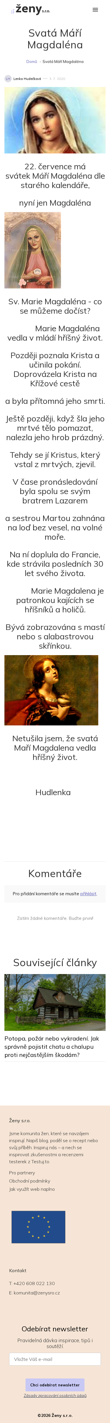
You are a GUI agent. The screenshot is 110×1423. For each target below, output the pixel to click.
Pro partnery (22, 1173)
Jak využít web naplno (32, 1189)
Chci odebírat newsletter (55, 1385)
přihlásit (88, 893)
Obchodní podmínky (29, 1181)
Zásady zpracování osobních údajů (55, 1395)
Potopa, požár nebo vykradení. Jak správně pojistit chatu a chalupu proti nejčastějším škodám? (51, 1046)
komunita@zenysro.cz (37, 1293)
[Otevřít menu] (95, 10)
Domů (31, 61)
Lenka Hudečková (27, 79)
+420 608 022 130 (34, 1283)
